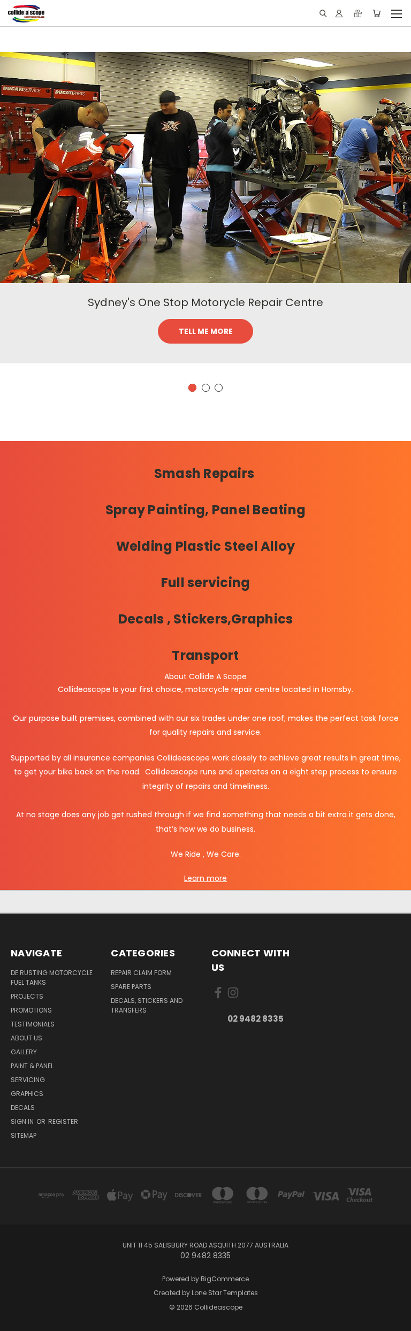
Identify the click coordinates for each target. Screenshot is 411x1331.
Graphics (27, 1093)
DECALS (23, 1107)
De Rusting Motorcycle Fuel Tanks (52, 977)
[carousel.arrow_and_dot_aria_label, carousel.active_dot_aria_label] (192, 388)
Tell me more (206, 331)
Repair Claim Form (141, 972)
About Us (26, 1038)
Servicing (28, 1079)
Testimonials (33, 1024)
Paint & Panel (32, 1065)
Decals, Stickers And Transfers (146, 1005)
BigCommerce (225, 1278)
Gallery (24, 1051)
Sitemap (23, 1135)
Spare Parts (131, 986)
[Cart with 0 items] (376, 13)
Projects (27, 996)
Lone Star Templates (225, 1292)
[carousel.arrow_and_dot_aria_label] (206, 388)
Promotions (31, 1010)
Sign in (23, 1121)
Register (63, 1121)
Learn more (205, 878)
